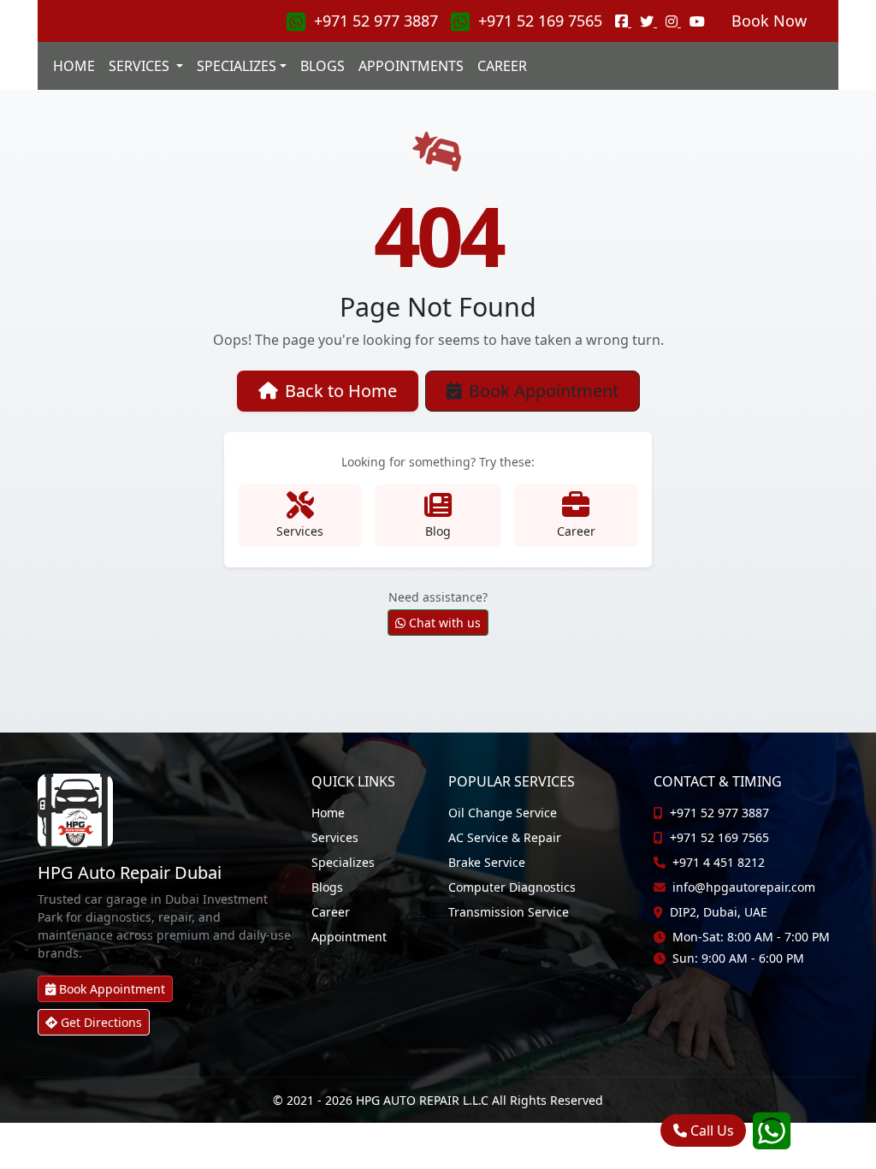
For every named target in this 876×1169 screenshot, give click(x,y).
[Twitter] (648, 21)
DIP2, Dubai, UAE (718, 912)
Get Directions (101, 1022)
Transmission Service (508, 912)
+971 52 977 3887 (376, 20)
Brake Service (486, 862)
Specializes (343, 862)
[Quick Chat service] (771, 1141)
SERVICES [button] (141, 65)
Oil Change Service (502, 812)
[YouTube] (697, 21)
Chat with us (445, 622)
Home (328, 812)
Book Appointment (544, 390)
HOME (74, 65)
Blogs (327, 887)
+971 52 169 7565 (540, 20)
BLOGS (322, 65)
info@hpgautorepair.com (743, 887)
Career (330, 912)
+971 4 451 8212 (718, 862)
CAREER (502, 65)
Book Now (769, 20)
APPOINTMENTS (411, 65)
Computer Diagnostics (512, 887)
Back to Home (341, 390)
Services (334, 837)
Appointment (349, 937)
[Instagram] (673, 21)
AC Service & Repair (504, 837)
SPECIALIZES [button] (236, 65)
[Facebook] (623, 21)
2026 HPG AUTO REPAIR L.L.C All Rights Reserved (464, 1100)
